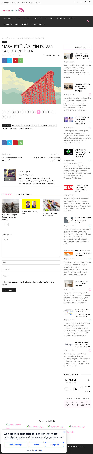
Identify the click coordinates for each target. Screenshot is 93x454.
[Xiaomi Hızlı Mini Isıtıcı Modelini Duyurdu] (68, 283)
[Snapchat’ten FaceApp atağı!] (31, 204)
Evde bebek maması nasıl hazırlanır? (12, 159)
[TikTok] (82, 2)
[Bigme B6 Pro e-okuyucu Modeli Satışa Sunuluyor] (68, 56)
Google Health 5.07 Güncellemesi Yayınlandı (83, 220)
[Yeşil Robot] (56, 426)
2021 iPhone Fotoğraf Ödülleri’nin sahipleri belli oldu (9, 217)
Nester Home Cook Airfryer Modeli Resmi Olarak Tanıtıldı (82, 87)
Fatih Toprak (10, 55)
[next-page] (7, 224)
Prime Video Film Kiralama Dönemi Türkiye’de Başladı (82, 344)
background (16, 125)
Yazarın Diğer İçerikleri (22, 194)
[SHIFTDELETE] (16, 426)
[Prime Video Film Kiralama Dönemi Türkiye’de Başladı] (68, 344)
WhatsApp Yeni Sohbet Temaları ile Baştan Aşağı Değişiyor (83, 153)
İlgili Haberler (7, 194)
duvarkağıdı (27, 125)
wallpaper (28, 128)
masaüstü (43, 125)
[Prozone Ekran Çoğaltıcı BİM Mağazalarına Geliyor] (68, 187)
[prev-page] (3, 224)
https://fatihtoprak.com (26, 175)
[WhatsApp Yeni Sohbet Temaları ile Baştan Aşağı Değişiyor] (68, 152)
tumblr (5, 128)
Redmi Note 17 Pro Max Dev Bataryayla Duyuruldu (83, 253)
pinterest (52, 125)
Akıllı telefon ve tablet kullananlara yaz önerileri (47, 159)
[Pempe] (46, 10)
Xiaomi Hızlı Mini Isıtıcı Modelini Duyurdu (81, 283)
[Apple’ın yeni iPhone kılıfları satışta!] (51, 205)
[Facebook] (74, 2)
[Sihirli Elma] (35, 426)
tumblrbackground (16, 128)
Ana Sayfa (5, 38)
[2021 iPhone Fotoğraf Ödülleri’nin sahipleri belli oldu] (10, 206)
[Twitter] (85, 2)
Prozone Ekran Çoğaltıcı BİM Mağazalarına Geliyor (81, 188)
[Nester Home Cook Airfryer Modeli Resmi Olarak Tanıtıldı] (68, 86)
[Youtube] (89, 2)
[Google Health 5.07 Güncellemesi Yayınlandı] (68, 220)
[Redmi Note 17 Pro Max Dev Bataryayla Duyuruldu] (68, 253)
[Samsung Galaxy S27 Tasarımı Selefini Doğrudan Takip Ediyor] (68, 119)
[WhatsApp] (20, 60)
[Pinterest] (15, 60)
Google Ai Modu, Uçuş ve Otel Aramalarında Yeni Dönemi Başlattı (82, 313)
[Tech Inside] (77, 426)
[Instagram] (78, 2)
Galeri (13, 38)
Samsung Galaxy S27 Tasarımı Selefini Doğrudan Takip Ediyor (82, 120)
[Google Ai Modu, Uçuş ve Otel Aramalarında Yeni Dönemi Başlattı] (68, 312)
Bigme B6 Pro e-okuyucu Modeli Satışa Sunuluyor (82, 56)
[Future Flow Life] (68, 433)
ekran (35, 125)
